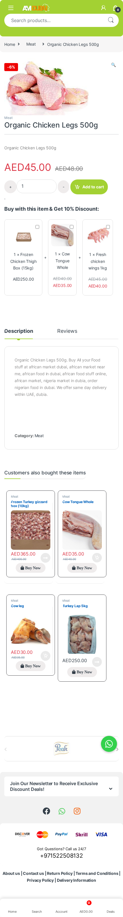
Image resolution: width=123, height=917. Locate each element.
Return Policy (59, 873)
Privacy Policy (40, 880)
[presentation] (117, 749)
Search (111, 20)
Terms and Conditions (97, 873)
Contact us (33, 873)
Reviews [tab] (67, 331)
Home (9, 44)
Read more (45, 558)
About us (11, 873)
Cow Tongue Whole (62, 260)
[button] (113, 64)
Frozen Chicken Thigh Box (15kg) (23, 261)
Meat (30, 44)
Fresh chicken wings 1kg (97, 261)
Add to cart (93, 186)
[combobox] (53, 20)
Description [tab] (18, 331)
